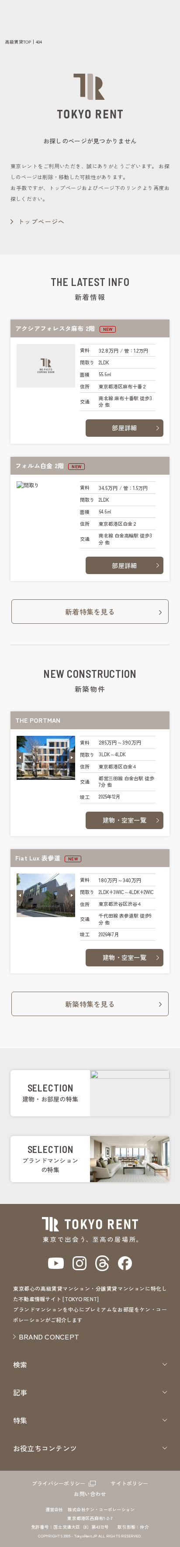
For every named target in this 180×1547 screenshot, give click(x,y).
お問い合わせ (90, 1493)
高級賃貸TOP (18, 41)
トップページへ (41, 221)
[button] (20, 757)
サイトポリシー (129, 1483)
